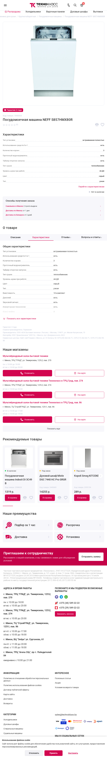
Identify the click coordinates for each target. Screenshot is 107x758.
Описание (15, 237)
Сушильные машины (12, 733)
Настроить (73, 753)
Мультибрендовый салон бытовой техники (25, 356)
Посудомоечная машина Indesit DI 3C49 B (18, 479)
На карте (82, 373)
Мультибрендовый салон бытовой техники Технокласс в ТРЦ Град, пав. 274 (43, 380)
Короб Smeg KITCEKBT (87, 475)
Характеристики (40, 237)
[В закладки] (102, 124)
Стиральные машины (13, 729)
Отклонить (34, 753)
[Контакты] (68, 5)
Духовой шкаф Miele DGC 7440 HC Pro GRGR (53, 477)
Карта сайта (9, 694)
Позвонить (29, 373)
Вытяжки (98, 11)
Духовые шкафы (79, 11)
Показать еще (53, 429)
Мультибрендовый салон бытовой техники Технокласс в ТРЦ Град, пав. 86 (42, 402)
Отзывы (66, 237)
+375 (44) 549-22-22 (69, 603)
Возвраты (8, 703)
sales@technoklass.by (66, 714)
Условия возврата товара (67, 687)
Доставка (8, 699)
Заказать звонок (65, 614)
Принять (54, 753)
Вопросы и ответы (91, 237)
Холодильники (33, 11)
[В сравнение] (97, 124)
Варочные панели (55, 11)
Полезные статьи (63, 678)
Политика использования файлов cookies (22, 685)
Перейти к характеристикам (91, 187)
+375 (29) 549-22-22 (69, 607)
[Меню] (5, 5)
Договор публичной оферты (16, 690)
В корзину (12, 498)
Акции (58, 683)
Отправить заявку (91, 556)
